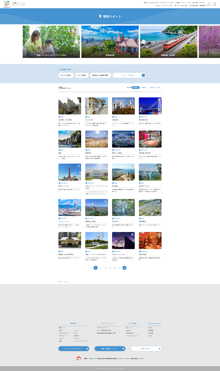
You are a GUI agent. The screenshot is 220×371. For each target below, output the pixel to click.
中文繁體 (150, 330)
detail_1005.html (96, 179)
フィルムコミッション (132, 336)
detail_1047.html (69, 111)
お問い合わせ (145, 348)
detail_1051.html (123, 111)
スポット (172, 3)
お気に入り (209, 5)
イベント (183, 3)
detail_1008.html (69, 179)
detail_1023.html (123, 213)
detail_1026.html (123, 145)
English (150, 327)
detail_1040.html (69, 145)
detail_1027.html (150, 111)
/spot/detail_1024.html (110, 42)
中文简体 (150, 333)
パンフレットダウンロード (73, 348)
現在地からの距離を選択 (100, 75)
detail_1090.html (96, 145)
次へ (124, 268)
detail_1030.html (150, 145)
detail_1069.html (96, 246)
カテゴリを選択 (65, 75)
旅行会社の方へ (130, 333)
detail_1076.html (150, 179)
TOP (59, 281)
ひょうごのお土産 (182, 5)
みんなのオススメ (153, 3)
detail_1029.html (123, 246)
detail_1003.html (69, 213)
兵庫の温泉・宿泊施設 (198, 5)
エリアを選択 (81, 75)
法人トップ (129, 327)
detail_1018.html (150, 246)
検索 (143, 75)
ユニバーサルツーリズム (165, 5)
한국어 (150, 336)
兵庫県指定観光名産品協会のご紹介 (106, 333)
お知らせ (128, 330)
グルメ (189, 3)
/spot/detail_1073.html (51, 42)
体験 (178, 3)
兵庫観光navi (7, 4)
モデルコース (164, 3)
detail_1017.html (96, 213)
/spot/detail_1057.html (168, 42)
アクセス (202, 3)
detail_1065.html (123, 179)
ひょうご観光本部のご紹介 (104, 330)
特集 (145, 3)
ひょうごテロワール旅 (18, 4)
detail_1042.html (69, 246)
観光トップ (62, 327)
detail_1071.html (150, 213)
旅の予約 (195, 3)
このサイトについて (102, 327)
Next (143, 42)
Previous (77, 42)
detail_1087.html (96, 111)
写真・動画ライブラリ (109, 348)
